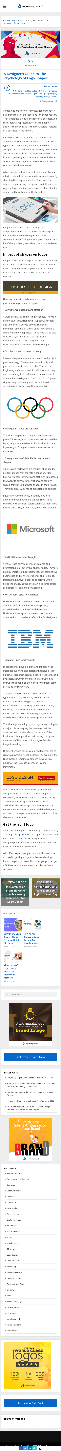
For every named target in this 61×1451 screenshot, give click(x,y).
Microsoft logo (48, 507)
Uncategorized (13, 1319)
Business (11, 1196)
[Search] (7, 994)
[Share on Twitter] (25, 1449)
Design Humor (13, 1214)
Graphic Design (13, 1243)
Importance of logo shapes (19, 94)
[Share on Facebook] (21, 1449)
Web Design (12, 1330)
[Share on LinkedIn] (30, 1449)
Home (7, 20)
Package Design (14, 1278)
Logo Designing (38, 94)
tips (21, 299)
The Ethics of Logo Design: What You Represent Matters (11, 971)
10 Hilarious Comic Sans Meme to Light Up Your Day (45, 890)
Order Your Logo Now (30, 1057)
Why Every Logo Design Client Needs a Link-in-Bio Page (30, 1077)
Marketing (11, 1266)
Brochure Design (14, 1190)
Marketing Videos (14, 1272)
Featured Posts (13, 1231)
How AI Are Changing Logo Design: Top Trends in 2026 (30, 1101)
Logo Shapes (51, 94)
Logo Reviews (13, 1260)
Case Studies (12, 1208)
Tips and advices (14, 1307)
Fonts (9, 1237)
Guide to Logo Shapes (24, 91)
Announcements (14, 1173)
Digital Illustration (14, 1220)
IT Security (11, 1249)
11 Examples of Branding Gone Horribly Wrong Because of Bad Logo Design (15, 894)
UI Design (11, 1313)
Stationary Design (14, 1301)
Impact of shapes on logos (45, 91)
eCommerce (12, 1225)
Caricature (11, 1202)
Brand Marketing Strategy (18, 1179)
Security (10, 1290)
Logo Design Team (18, 834)
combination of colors (45, 813)
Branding (11, 1185)
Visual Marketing (14, 1324)
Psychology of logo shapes (45, 96)
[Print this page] (34, 1449)
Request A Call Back (30, 1403)
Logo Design (17, 20)
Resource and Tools (15, 1284)
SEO (9, 1295)
